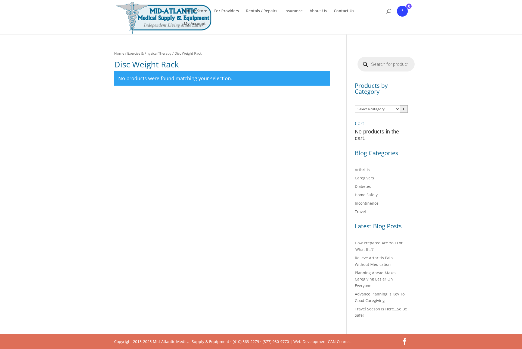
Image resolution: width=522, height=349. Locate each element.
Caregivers (364, 177)
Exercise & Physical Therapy (149, 53)
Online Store (195, 11)
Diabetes (363, 186)
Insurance (293, 11)
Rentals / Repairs (261, 11)
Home (119, 53)
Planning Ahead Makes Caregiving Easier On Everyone (375, 279)
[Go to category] (404, 109)
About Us (318, 11)
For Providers (226, 11)
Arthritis (362, 169)
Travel (360, 211)
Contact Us (344, 11)
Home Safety (366, 194)
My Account (195, 24)
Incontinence (366, 203)
